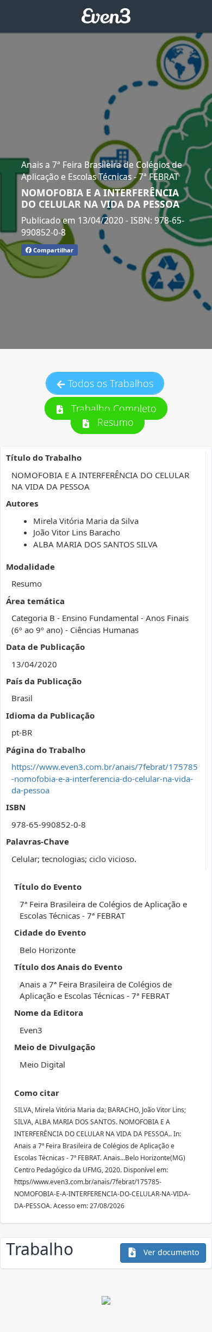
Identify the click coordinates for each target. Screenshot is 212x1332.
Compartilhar (52, 250)
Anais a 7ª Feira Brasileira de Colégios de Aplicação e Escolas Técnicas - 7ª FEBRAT (101, 171)
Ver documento (170, 1252)
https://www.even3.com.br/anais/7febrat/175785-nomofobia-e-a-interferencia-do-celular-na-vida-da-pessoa (104, 778)
